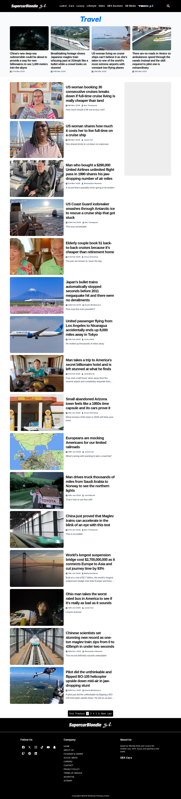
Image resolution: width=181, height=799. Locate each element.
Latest (63, 6)
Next (103, 713)
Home (66, 746)
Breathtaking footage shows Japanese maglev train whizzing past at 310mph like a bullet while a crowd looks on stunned (69, 60)
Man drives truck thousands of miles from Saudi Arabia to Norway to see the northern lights (90, 484)
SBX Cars (126, 757)
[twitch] (23, 753)
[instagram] (35, 747)
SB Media (130, 6)
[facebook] (23, 747)
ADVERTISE (69, 777)
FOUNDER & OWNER (73, 754)
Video (102, 6)
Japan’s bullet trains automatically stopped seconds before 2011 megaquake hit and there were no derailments (90, 291)
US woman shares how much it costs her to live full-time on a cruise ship (89, 130)
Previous (80, 713)
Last (109, 713)
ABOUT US (69, 750)
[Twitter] (29, 747)
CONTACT (68, 765)
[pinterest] (29, 753)
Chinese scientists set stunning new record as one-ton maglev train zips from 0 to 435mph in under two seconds (90, 640)
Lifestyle (91, 6)
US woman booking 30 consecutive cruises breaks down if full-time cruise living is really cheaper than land (90, 94)
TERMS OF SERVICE (73, 773)
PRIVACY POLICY (72, 769)
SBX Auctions (115, 6)
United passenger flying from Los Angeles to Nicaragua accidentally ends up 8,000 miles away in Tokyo (89, 328)
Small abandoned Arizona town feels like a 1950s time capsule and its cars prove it (88, 403)
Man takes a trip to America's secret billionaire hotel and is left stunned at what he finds (89, 364)
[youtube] (48, 747)
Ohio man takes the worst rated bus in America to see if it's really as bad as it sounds (89, 598)
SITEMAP (68, 780)
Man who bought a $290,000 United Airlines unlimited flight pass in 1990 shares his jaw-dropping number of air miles (90, 172)
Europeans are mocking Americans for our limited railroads (86, 442)
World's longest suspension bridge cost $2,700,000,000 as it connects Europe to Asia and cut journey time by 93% (90, 562)
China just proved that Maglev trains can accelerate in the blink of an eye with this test (90, 520)
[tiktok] (42, 747)
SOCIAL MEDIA (70, 757)
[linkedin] (35, 753)
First (71, 713)
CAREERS (68, 761)
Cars (71, 6)
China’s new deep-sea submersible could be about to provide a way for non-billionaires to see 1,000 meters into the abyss (29, 60)
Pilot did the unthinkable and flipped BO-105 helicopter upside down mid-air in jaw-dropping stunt (89, 679)
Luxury (80, 6)
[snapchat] (54, 747)
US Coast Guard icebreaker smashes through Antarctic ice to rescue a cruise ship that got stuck (90, 211)
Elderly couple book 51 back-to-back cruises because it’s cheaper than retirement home (90, 247)
